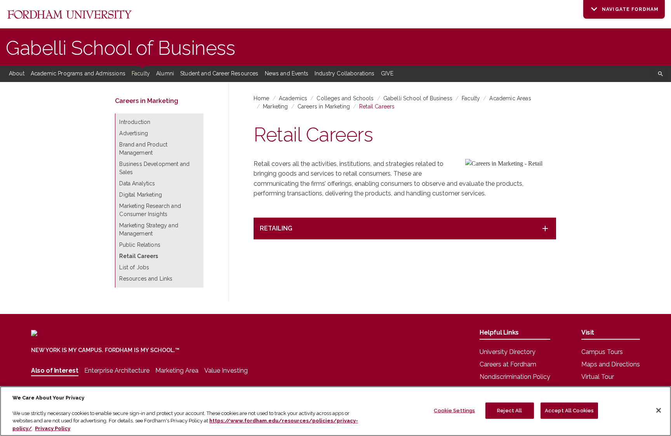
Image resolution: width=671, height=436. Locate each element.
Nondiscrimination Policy (515, 376)
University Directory (507, 352)
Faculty (141, 73)
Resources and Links (145, 279)
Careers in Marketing (323, 106)
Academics (293, 98)
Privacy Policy (52, 428)
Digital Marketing (140, 195)
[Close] (658, 410)
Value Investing (226, 370)
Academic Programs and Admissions (78, 73)
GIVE (387, 73)
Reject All (509, 410)
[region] (335, 411)
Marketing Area (176, 370)
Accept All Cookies (569, 410)
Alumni (165, 73)
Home (261, 98)
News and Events (286, 73)
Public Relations (139, 245)
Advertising (133, 133)
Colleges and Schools (345, 98)
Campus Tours (602, 352)
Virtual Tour (597, 376)
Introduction (134, 122)
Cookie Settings (454, 410)
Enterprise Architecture (116, 370)
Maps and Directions (610, 364)
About (16, 73)
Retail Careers (377, 106)
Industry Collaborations (345, 73)
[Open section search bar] (659, 73)
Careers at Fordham (508, 364)
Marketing (275, 106)
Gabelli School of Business (120, 48)
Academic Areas (510, 98)
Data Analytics (137, 183)
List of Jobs (134, 267)
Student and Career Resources (219, 73)
